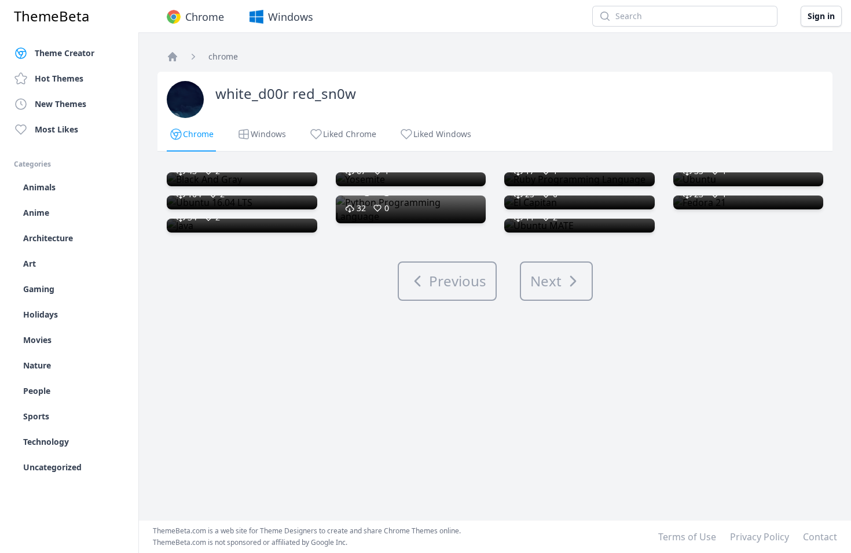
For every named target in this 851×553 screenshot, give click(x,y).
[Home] (172, 56)
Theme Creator (64, 52)
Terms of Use (687, 536)
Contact (820, 536)
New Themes (60, 103)
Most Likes (56, 129)
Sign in (821, 15)
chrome (223, 56)
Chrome (204, 17)
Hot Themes (59, 78)
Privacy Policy (759, 536)
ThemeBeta (51, 16)
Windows (290, 17)
